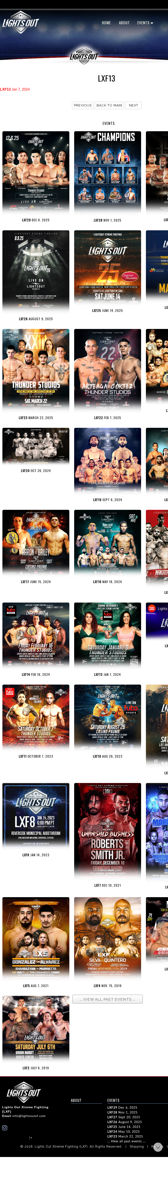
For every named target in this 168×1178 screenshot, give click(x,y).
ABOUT (124, 22)
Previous (83, 105)
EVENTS (143, 22)
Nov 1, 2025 (122, 1112)
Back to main (109, 105)
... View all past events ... (126, 1141)
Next (133, 105)
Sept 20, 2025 (123, 1117)
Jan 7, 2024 (15, 89)
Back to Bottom (158, 1147)
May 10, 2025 (123, 1131)
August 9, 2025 (124, 1122)
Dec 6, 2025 (122, 1107)
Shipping (137, 1146)
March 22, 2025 (125, 1136)
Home (106, 22)
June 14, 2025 (123, 1127)
